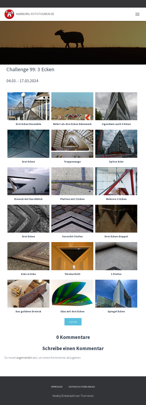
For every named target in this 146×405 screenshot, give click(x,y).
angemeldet (24, 357)
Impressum (56, 386)
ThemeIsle (87, 396)
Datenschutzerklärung (82, 386)
